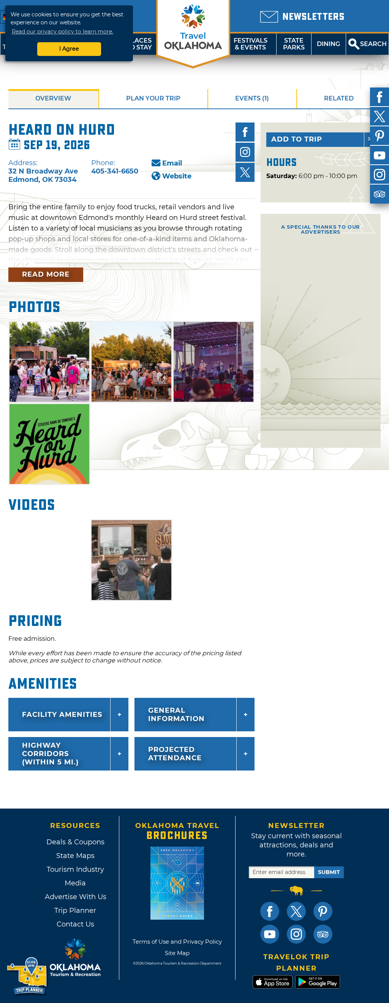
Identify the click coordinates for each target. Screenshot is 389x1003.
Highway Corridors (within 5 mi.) (50, 753)
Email (172, 163)
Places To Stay (139, 44)
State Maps (75, 856)
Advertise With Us (75, 897)
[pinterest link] (322, 911)
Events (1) (252, 98)
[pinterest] (379, 135)
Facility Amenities (62, 714)
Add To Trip (296, 139)
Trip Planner (75, 910)
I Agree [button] (69, 48)
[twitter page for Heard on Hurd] (245, 172)
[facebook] (379, 97)
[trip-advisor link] (322, 934)
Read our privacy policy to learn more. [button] (62, 31)
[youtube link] (269, 934)
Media (75, 883)
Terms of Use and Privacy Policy (177, 941)
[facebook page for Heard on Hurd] (245, 132)
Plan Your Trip (153, 98)
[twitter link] (296, 911)
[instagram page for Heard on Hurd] (245, 152)
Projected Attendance (175, 753)
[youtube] (379, 155)
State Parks (294, 44)
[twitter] (379, 116)
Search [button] (373, 44)
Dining (328, 44)
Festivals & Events (250, 44)
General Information (176, 714)
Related (339, 98)
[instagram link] (296, 934)
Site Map (177, 953)
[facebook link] (269, 911)
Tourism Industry (75, 869)
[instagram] (379, 174)
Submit (329, 872)
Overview (53, 98)
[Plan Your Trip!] (27, 976)
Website (176, 176)
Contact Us (75, 924)
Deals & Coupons (75, 842)
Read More (46, 274)
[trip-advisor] (379, 194)
